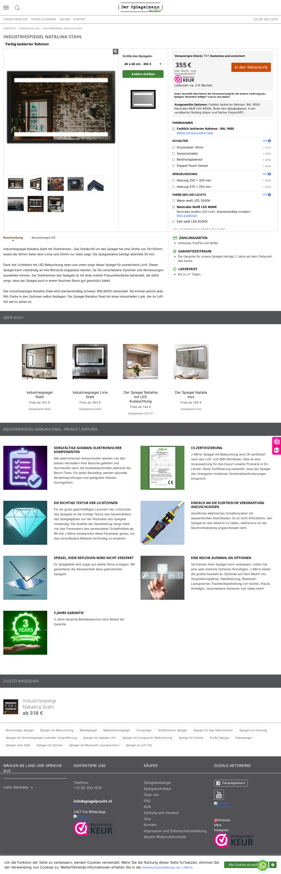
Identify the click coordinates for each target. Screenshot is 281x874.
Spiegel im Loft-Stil (139, 745)
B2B (76, 806)
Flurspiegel (143, 730)
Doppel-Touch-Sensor (192, 165)
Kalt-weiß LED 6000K (192, 221)
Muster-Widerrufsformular (165, 837)
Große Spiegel (219, 737)
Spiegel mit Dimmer (49, 745)
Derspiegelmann (233, 783)
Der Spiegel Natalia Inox (191, 394)
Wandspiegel (88, 730)
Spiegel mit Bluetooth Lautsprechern (94, 745)
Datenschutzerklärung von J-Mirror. (167, 867)
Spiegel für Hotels (190, 737)
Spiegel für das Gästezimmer (213, 730)
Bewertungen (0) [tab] (43, 237)
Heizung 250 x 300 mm (194, 180)
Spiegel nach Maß (18, 745)
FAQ (147, 801)
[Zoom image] (143, 95)
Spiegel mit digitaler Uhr (99, 737)
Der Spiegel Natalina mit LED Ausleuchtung (141, 396)
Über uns (151, 794)
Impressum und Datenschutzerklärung (175, 831)
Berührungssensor (190, 159)
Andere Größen (143, 74)
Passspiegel (244, 737)
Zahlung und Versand (161, 812)
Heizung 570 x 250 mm (194, 186)
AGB (147, 807)
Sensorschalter (187, 153)
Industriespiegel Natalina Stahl (41, 704)
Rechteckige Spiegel (20, 730)
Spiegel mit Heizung (253, 730)
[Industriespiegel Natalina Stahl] (15, 184)
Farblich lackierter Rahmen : (205, 128)
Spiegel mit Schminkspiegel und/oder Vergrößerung (41, 737)
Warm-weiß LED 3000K (193, 200)
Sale (147, 819)
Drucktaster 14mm (190, 147)
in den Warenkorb (251, 67)
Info (265, 140)
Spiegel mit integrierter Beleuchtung (147, 737)
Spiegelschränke (43, 19)
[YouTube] (219, 795)
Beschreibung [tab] (13, 237)
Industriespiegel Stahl (40, 394)
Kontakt (80, 19)
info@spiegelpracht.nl (93, 801)
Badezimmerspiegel (116, 730)
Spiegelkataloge (15, 19)
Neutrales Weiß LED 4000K (197, 206)
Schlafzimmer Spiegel (172, 730)
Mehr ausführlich (187, 215)
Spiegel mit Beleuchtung (56, 730)
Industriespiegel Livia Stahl (90, 394)
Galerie (64, 19)
